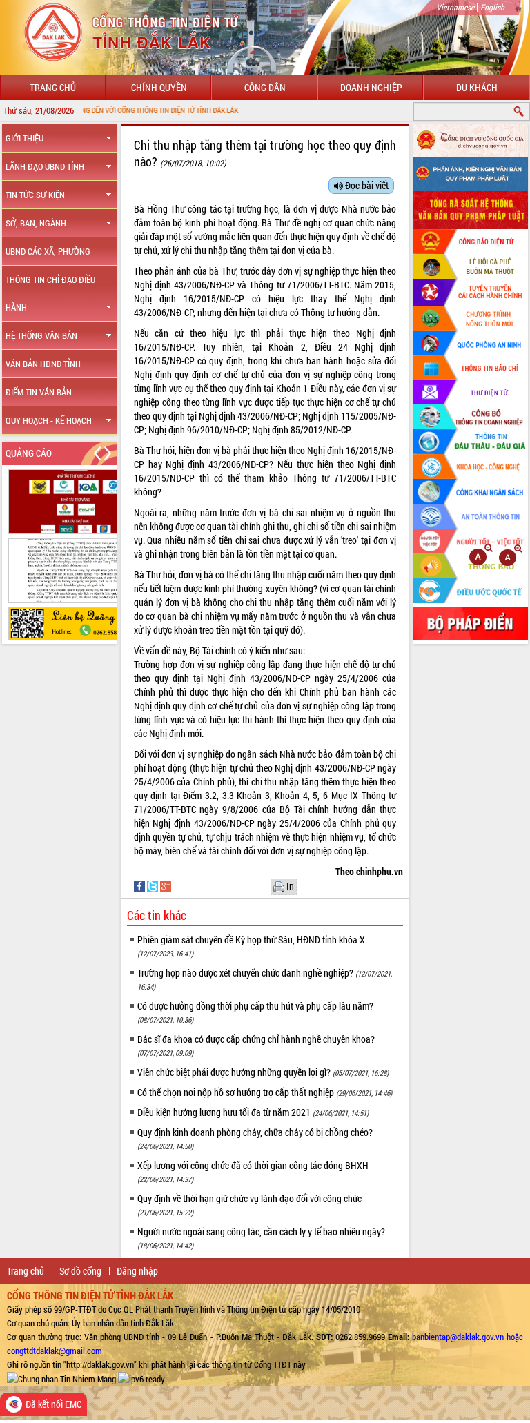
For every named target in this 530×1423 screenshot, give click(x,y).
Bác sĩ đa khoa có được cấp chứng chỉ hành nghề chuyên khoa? (256, 1045)
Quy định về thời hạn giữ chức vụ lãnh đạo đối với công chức (249, 1204)
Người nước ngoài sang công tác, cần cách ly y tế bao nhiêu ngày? (261, 1237)
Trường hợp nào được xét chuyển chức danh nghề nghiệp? (264, 979)
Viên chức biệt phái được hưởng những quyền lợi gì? (263, 1072)
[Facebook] (140, 885)
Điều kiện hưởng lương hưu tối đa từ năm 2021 (253, 1112)
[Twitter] (153, 885)
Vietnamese (455, 6)
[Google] (165, 885)
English (492, 6)
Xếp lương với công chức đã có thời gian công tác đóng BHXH (253, 1171)
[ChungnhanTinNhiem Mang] (61, 1378)
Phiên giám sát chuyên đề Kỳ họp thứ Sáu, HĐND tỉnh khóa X (251, 946)
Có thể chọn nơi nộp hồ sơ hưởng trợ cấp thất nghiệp (264, 1092)
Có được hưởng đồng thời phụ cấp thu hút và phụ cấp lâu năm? (255, 1012)
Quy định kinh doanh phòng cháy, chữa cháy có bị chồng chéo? (255, 1138)
